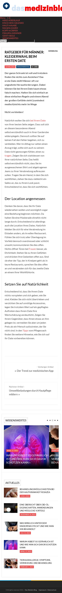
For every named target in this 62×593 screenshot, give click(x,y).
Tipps (25, 330)
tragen (8, 155)
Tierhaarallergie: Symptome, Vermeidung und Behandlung (36, 561)
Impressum (42, 590)
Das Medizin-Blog (31, 590)
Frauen (32, 248)
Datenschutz (52, 590)
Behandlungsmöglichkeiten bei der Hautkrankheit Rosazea (37, 490)
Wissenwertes (23, 67)
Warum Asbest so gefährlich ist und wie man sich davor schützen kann (38, 544)
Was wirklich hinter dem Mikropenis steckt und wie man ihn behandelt (37, 526)
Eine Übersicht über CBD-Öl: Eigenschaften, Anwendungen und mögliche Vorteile (36, 507)
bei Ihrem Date (38, 120)
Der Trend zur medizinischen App (35, 370)
